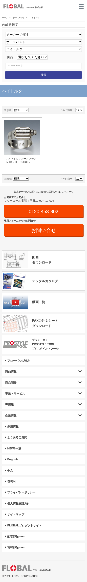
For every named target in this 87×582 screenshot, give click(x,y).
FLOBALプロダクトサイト (24, 525)
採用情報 (13, 426)
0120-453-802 (43, 211)
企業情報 (11, 415)
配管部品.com (16, 536)
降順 (32, 110)
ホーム (5, 18)
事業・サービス (15, 393)
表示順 (7, 110)
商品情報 (11, 371)
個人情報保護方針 (18, 503)
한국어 (11, 481)
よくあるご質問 (17, 437)
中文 (10, 470)
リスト (47, 110)
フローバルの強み (18, 360)
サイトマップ (15, 514)
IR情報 (9, 404)
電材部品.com (16, 547)
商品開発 (11, 382)
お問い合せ (43, 230)
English (12, 459)
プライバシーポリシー (21, 492)
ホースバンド (19, 18)
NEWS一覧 (14, 448)
